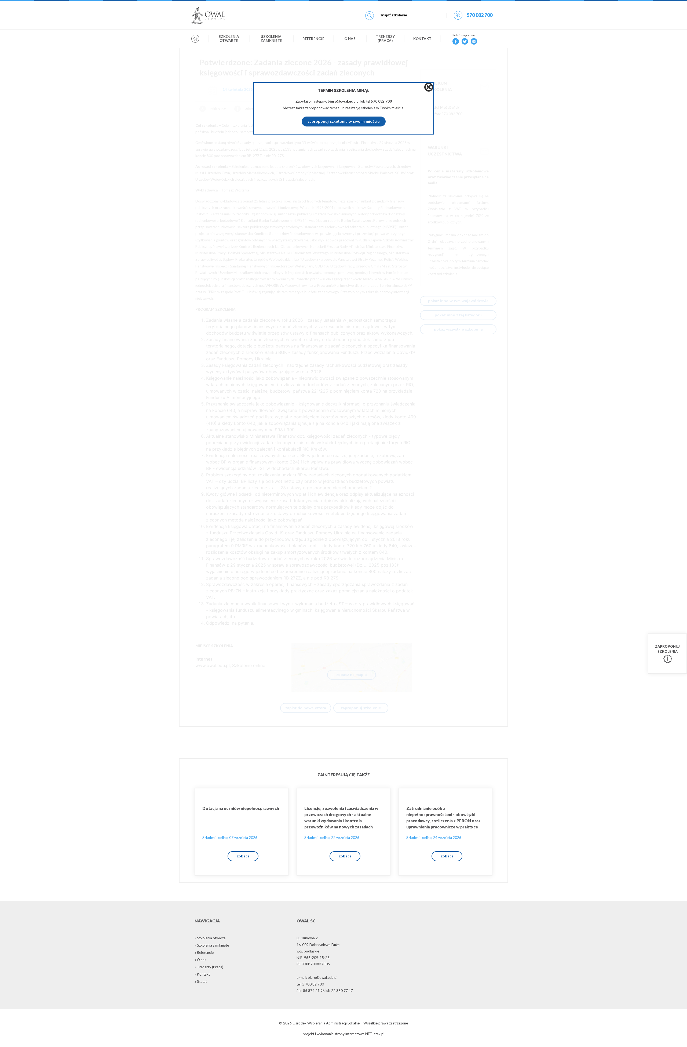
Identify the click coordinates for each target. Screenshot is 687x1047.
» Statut (201, 981)
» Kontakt (202, 974)
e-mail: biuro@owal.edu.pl (317, 977)
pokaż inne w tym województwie (458, 300)
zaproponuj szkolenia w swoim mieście (344, 121)
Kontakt (422, 39)
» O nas (200, 960)
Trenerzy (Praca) (385, 38)
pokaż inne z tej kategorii (458, 315)
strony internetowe (349, 1034)
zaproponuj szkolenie (361, 708)
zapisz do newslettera (305, 708)
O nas (350, 39)
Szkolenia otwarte (229, 38)
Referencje (313, 39)
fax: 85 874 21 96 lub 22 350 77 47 (325, 990)
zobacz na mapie (351, 674)
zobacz (243, 856)
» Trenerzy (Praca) (209, 967)
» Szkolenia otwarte (210, 938)
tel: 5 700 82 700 (310, 984)
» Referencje (204, 952)
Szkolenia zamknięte (271, 38)
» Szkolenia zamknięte (212, 945)
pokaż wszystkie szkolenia (458, 329)
